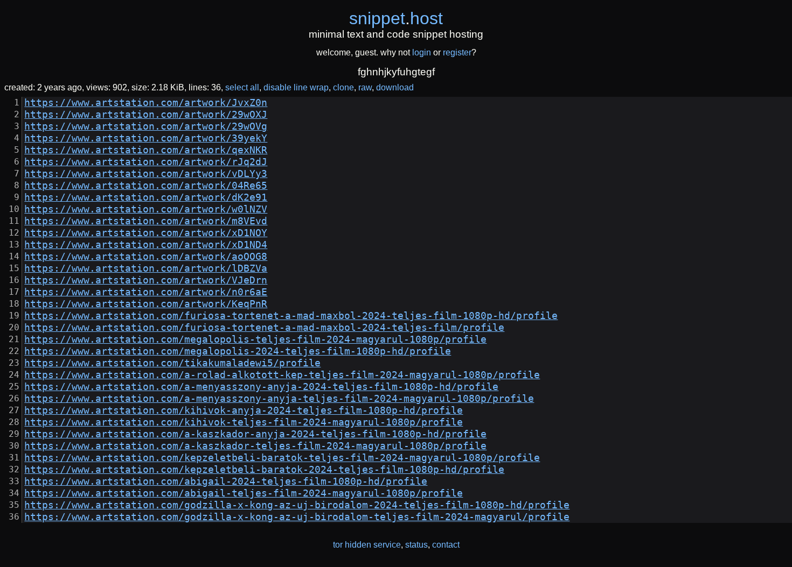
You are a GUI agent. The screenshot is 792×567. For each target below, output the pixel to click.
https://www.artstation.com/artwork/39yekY (145, 138)
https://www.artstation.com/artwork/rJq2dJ (145, 162)
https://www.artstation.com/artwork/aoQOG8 (145, 256)
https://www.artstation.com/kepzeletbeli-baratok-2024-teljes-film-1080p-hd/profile (264, 469)
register (457, 52)
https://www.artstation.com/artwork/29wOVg (145, 126)
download (395, 87)
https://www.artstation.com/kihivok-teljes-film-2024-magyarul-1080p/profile (243, 422)
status (416, 544)
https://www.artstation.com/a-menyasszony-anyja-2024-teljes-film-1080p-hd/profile (261, 386)
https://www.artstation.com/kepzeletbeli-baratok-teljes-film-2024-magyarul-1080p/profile (282, 457)
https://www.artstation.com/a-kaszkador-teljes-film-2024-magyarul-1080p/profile (255, 446)
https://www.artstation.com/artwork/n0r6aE (145, 292)
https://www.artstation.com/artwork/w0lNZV (145, 209)
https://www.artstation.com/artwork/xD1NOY (145, 233)
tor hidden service (367, 544)
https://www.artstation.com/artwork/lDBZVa (145, 268)
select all (242, 87)
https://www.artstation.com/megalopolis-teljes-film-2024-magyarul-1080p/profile (255, 339)
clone (343, 87)
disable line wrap (296, 87)
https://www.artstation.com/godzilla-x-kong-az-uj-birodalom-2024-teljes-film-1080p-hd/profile (296, 505)
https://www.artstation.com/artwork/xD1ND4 (145, 244)
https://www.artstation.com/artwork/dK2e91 (145, 197)
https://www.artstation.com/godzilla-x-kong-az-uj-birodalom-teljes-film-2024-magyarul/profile (296, 517)
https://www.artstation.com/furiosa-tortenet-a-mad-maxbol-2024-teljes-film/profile (264, 327)
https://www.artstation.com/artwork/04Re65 (145, 185)
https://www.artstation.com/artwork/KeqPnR (145, 304)
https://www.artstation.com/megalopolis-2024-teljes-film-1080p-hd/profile (237, 351)
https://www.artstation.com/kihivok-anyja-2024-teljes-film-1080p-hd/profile (243, 410)
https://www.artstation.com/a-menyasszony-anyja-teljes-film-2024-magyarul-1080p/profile (279, 398)
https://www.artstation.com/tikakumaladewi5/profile (172, 363)
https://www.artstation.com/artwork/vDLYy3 (145, 173)
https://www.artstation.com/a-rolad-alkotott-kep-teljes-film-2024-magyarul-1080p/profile (282, 375)
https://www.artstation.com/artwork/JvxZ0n (145, 102)
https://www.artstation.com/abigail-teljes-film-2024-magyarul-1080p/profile (243, 493)
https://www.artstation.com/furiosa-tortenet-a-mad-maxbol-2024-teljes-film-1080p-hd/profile (291, 315)
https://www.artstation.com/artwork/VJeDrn (145, 280)
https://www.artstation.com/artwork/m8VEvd (145, 221)
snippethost (396, 18)
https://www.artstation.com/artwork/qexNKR (145, 150)
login (421, 52)
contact (446, 544)
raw (365, 87)
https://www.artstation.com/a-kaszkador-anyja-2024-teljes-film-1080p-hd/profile (255, 434)
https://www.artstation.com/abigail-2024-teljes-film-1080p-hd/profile (225, 481)
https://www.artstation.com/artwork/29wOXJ (145, 114)
